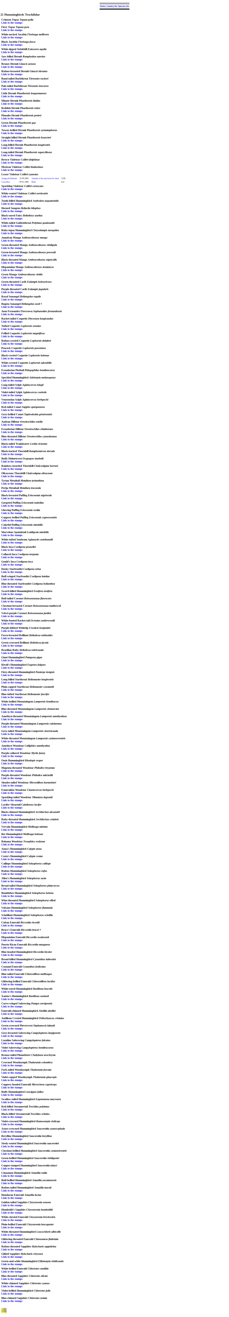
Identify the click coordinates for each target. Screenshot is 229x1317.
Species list (123, 6)
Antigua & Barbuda (9, 178)
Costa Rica (5, 182)
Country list (111, 6)
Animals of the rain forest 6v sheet (45, 178)
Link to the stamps (11, 22)
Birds (34, 182)
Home (103, 6)
